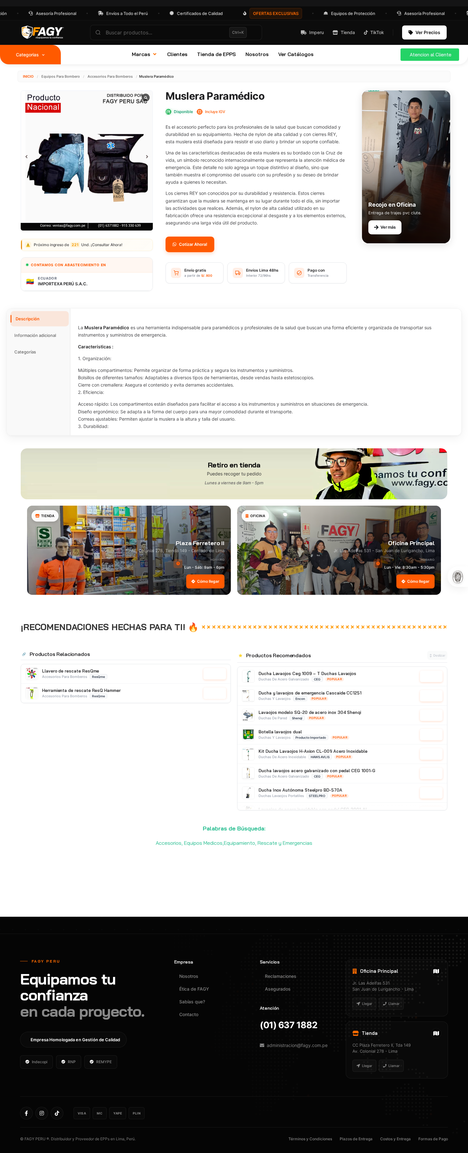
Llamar (394, 1003)
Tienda (348, 32)
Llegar (367, 1003)
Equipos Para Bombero (60, 76)
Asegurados (278, 989)
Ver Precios (427, 32)
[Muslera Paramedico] (87, 156)
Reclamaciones (280, 976)
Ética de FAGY (194, 989)
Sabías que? (192, 1001)
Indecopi (39, 1061)
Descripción (27, 318)
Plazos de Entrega (356, 1138)
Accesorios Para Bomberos (110, 76)
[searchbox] (176, 32)
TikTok (377, 32)
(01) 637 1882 (288, 1025)
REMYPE (104, 1061)
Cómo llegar (208, 581)
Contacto (188, 1014)
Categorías (25, 351)
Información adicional (35, 335)
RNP (72, 1061)
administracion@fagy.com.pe (297, 1045)
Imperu (316, 32)
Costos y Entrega (395, 1138)
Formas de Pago (433, 1138)
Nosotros (188, 976)
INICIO (28, 76)
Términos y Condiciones (310, 1138)
